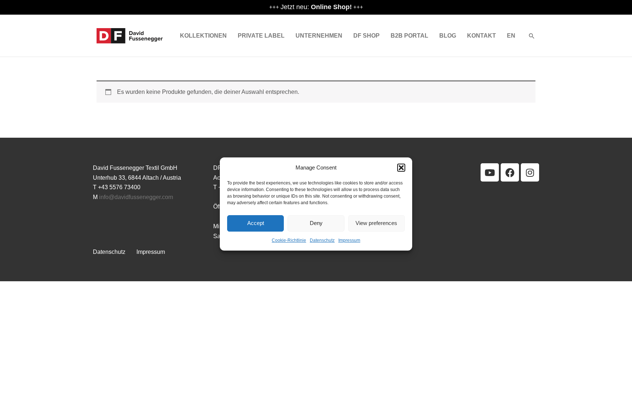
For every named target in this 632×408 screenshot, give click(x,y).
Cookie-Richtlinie (289, 240)
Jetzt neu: (316, 7)
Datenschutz (322, 240)
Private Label (261, 36)
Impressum (349, 240)
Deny (316, 223)
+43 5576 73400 (119, 187)
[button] (401, 167)
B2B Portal (409, 36)
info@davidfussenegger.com (136, 197)
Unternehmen (319, 36)
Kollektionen (203, 36)
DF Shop (366, 36)
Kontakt (481, 36)
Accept (255, 223)
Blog (447, 36)
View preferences (376, 223)
